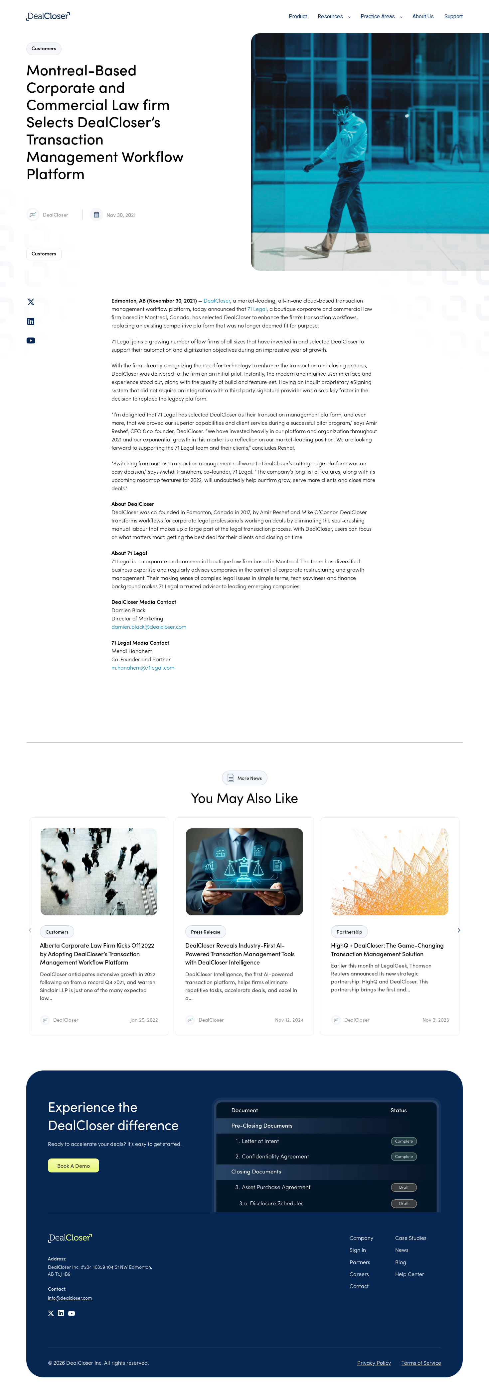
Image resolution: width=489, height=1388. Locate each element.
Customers (44, 253)
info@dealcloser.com (70, 1297)
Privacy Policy (374, 1362)
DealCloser (55, 214)
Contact (359, 1285)
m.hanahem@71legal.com (142, 667)
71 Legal (257, 308)
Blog (400, 1261)
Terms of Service (421, 1362)
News (401, 1249)
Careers (359, 1273)
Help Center (409, 1273)
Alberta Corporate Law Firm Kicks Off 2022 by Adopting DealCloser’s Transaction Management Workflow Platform (97, 953)
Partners (360, 1261)
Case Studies (410, 1237)
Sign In (358, 1249)
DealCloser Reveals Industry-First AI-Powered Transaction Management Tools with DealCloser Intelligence (240, 953)
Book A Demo (73, 1165)
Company (361, 1237)
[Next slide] (459, 930)
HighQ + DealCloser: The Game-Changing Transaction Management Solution (387, 949)
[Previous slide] (30, 930)
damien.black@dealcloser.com (148, 626)
